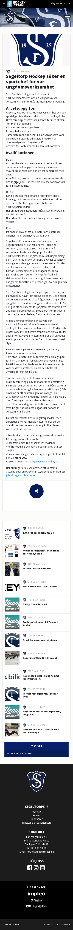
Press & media (63, 924)
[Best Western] (36, 906)
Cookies (48, 924)
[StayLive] (36, 900)
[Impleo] (36, 894)
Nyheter (36, 811)
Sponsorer (37, 819)
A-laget (36, 815)
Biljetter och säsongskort (36, 822)
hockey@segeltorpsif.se (40, 851)
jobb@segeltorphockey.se (43, 461)
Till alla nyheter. (21, 753)
